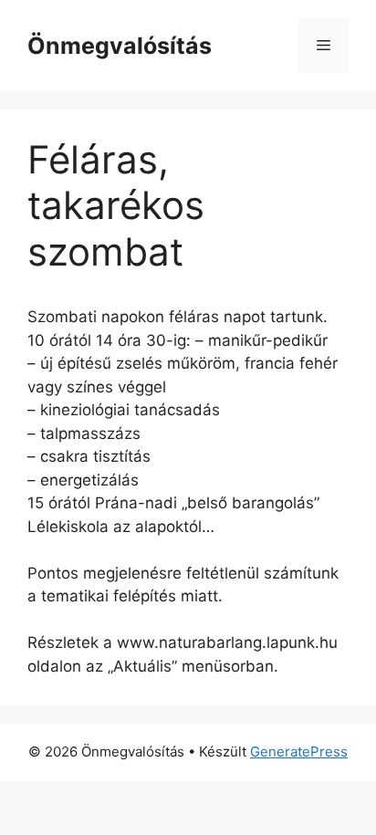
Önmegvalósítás (119, 45)
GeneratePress (299, 751)
